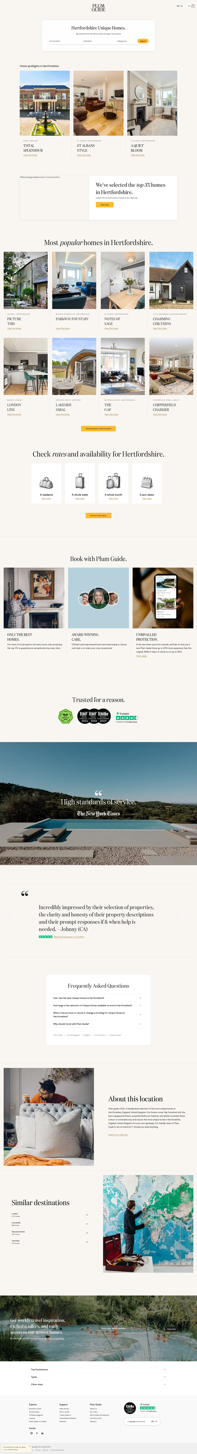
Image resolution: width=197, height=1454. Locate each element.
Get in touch (64, 1412)
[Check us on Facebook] (37, 1433)
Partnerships (34, 1412)
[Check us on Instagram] (31, 1433)
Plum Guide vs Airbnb (37, 1421)
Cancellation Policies (68, 1418)
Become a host (35, 1408)
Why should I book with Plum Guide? (71, 1023)
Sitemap (45, 1450)
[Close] (29, 1446)
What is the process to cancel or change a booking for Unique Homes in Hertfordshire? (89, 1014)
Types (34, 1376)
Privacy (38, 1450)
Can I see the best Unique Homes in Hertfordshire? (78, 998)
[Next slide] (182, 914)
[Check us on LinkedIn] (42, 1433)
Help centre (64, 1408)
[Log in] (190, 6)
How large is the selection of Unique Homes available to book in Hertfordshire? (92, 1005)
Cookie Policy (13, 1449)
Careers (93, 1421)
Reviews (63, 1421)
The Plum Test (96, 1418)
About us (93, 1408)
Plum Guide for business (99, 1415)
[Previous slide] (14, 914)
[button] (98, 5)
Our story (93, 1412)
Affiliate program (36, 1415)
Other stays (37, 1384)
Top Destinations (39, 1369)
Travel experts (65, 1415)
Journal (32, 1418)
